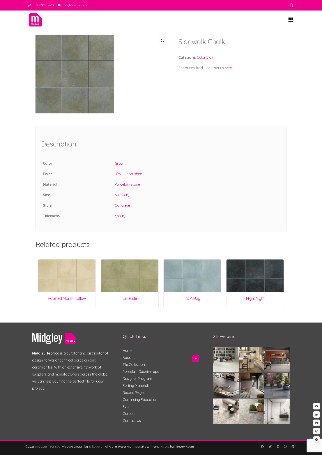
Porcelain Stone (127, 184)
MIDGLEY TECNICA (47, 446)
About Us (130, 357)
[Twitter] (270, 446)
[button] (162, 40)
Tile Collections (135, 364)
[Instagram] (285, 446)
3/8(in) (120, 216)
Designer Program (137, 378)
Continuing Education (140, 399)
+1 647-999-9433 (43, 5)
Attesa (165, 446)
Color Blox (205, 57)
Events (128, 406)
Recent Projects (135, 392)
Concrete (122, 205)
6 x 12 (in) (122, 195)
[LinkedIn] (277, 446)
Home (127, 350)
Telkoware (96, 446)
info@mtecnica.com (75, 5)
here (228, 68)
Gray (119, 163)
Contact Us (132, 420)
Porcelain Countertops (141, 371)
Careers (129, 413)
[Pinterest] (293, 446)
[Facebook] (262, 446)
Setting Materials (136, 385)
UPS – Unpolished (128, 174)
